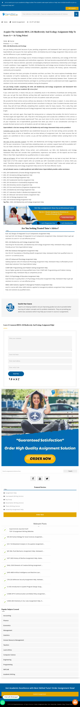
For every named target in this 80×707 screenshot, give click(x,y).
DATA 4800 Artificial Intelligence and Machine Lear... (24, 572)
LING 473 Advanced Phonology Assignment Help (21, 259)
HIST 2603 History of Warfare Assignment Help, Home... (25, 558)
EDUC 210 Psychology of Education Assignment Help (22, 276)
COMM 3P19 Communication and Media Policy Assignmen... (26, 594)
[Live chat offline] (75, 702)
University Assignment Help (14, 509)
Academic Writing (9, 674)
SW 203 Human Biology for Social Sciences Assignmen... (25, 537)
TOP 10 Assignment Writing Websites (21, 531)
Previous (6, 43)
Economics (7, 625)
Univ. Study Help (52, 704)
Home (6, 22)
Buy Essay (8, 499)
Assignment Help (11, 493)
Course (12, 41)
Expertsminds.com (18, 704)
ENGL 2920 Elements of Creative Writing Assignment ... (25, 565)
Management (7, 630)
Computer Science (9, 655)
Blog (63, 704)
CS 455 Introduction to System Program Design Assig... (24, 587)
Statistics (6, 635)
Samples (59, 704)
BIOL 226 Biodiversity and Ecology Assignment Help (27, 202)
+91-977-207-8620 (34, 22)
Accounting (7, 616)
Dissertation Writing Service (14, 503)
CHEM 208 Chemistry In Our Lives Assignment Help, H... (25, 601)
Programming (7, 664)
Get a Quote (72, 8)
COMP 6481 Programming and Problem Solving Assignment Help (26, 268)
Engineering (7, 660)
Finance (5, 620)
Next (16, 43)
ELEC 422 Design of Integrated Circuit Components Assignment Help (27, 234)
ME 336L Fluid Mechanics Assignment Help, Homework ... (25, 551)
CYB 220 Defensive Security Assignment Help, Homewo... (25, 579)
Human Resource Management (13, 640)
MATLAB (6, 669)
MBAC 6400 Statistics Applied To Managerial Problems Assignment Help (28, 285)
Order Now (40, 515)
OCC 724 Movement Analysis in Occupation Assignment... (25, 544)
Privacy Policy (69, 704)
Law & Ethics (7, 650)
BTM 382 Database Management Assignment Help (21, 251)
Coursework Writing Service (14, 496)
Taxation (6, 645)
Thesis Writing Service (12, 506)
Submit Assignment (18, 22)
